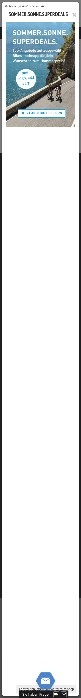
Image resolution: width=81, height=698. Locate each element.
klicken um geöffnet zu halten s (24, 6)
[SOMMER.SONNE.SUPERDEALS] (40, 74)
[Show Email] (56, 694)
